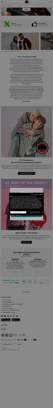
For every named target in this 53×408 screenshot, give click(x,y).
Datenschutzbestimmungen (37, 194)
